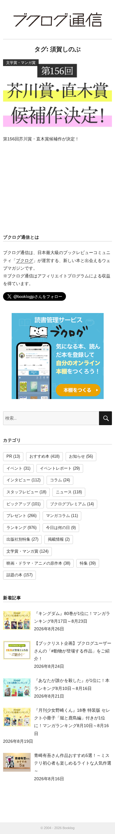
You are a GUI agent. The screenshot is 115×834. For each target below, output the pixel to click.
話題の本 (14, 575)
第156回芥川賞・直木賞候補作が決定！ (41, 138)
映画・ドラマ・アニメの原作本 (34, 563)
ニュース (64, 492)
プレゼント (16, 516)
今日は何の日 (58, 528)
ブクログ (24, 260)
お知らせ (77, 456)
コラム (56, 480)
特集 (84, 563)
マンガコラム (58, 516)
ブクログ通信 (57, 19)
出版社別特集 (18, 539)
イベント (14, 468)
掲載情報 (56, 539)
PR (9, 456)
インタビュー (18, 480)
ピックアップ (18, 504)
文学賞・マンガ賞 (22, 551)
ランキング (16, 528)
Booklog (69, 828)
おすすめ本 (39, 456)
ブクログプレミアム (68, 504)
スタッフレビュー (22, 492)
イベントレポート (56, 468)
